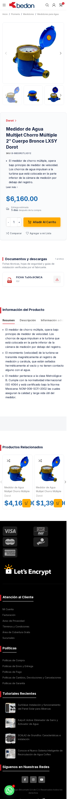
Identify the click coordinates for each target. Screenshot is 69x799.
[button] (6, 53)
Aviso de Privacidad (13, 620)
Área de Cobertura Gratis (16, 632)
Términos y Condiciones (16, 626)
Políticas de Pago (12, 671)
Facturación (9, 615)
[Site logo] (21, 4)
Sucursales (9, 637)
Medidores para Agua (48, 14)
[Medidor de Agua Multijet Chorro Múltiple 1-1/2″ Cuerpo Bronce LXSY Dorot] (17, 469)
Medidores (28, 14)
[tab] (9, 320)
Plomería (15, 14)
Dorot (10, 120)
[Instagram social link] (33, 779)
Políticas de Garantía (14, 683)
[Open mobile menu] (4, 5)
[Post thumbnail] (10, 708)
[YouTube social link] (41, 779)
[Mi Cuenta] (54, 5)
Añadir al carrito (44, 222)
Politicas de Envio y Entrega (18, 666)
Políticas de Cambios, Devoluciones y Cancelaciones (32, 677)
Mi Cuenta (8, 609)
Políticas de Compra (14, 660)
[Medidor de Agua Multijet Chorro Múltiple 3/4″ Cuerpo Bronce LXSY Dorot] (49, 469)
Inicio (5, 14)
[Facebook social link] (25, 779)
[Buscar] (47, 5)
